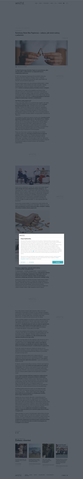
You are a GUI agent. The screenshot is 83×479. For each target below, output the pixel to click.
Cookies (27, 258)
